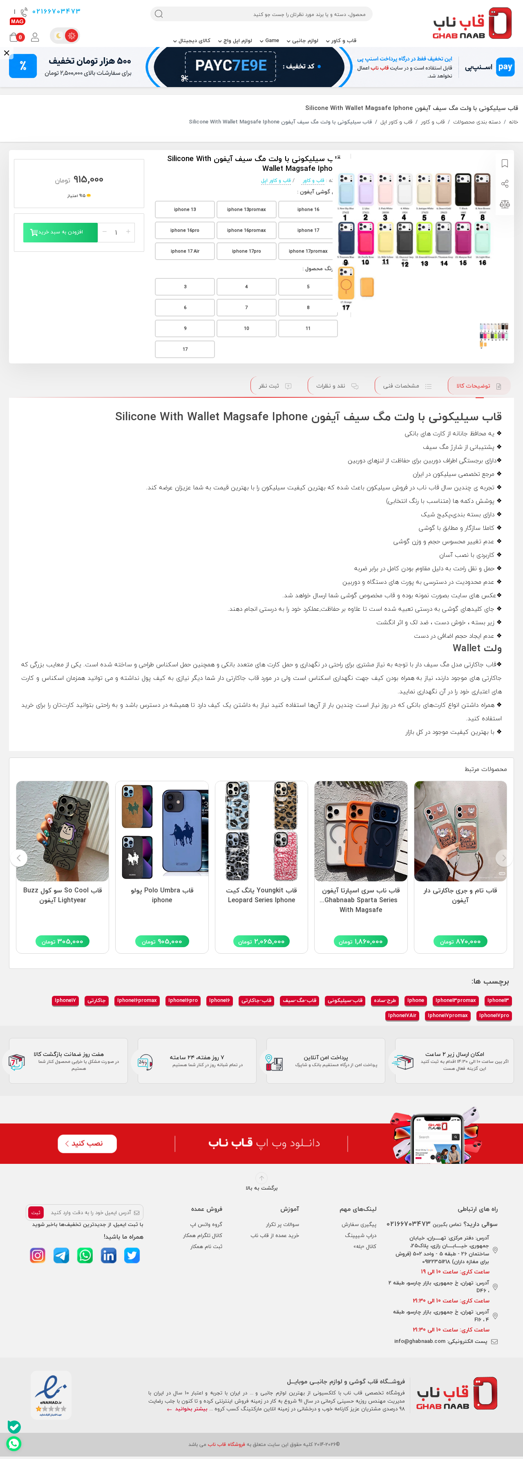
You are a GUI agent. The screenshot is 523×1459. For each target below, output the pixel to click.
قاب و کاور (343, 40)
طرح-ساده (385, 1000)
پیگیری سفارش (359, 1224)
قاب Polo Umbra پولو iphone (162, 895)
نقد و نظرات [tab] (331, 386)
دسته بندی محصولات (477, 122)
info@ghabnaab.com (419, 1341)
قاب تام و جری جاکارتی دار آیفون (460, 895)
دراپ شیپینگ (360, 1235)
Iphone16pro (183, 1000)
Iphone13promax (456, 1000)
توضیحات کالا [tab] (474, 386)
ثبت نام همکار (206, 1246)
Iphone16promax (137, 1000)
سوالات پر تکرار (282, 1224)
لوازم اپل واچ (237, 40)
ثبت (35, 1212)
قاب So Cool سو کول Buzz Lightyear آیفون (62, 895)
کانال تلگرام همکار (202, 1235)
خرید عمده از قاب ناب (274, 1235)
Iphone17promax (448, 1015)
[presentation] (504, 858)
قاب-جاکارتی (256, 1000)
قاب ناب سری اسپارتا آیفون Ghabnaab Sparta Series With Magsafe (361, 898)
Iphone (415, 1000)
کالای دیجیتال (193, 40)
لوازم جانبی (304, 40)
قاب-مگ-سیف (299, 1000)
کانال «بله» (364, 1246)
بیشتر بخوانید (191, 1408)
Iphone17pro (494, 1015)
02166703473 (55, 12)
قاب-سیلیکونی (345, 1000)
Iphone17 (65, 1000)
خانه (513, 122)
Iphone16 (219, 1000)
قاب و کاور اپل (396, 122)
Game (271, 40)
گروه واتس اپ (206, 1224)
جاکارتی (96, 1000)
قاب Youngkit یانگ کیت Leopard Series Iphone (261, 895)
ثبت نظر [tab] (270, 386)
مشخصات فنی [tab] (402, 386)
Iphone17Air (402, 1015)
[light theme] (71, 35)
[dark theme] (58, 35)
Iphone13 (498, 1000)
